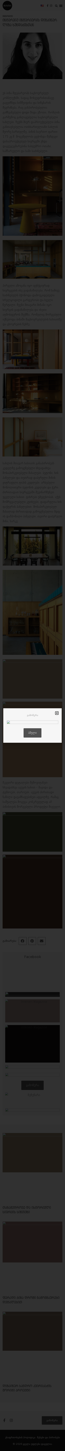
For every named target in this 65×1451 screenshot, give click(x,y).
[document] (32, 725)
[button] (56, 713)
